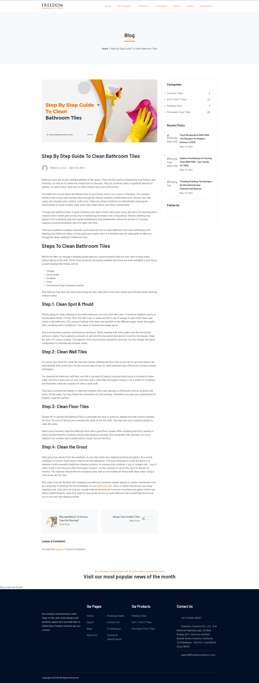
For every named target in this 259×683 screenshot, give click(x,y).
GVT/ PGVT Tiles (176, 99)
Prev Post (64, 524)
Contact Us (113, 622)
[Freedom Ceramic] (52, 5)
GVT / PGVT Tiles (141, 622)
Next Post (135, 520)
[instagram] (193, 214)
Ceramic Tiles (175, 93)
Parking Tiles (174, 105)
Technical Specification (114, 637)
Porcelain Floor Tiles (179, 112)
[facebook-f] (170, 214)
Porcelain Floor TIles (143, 628)
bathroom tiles (105, 486)
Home (105, 48)
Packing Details (115, 615)
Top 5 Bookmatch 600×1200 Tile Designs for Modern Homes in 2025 (194, 138)
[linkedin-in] (182, 214)
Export (90, 622)
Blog (89, 628)
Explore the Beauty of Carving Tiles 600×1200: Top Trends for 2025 (196, 162)
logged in (60, 549)
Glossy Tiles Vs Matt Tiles (126, 516)
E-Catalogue (114, 628)
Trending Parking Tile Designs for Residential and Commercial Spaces (196, 185)
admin (64, 168)
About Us (92, 635)
